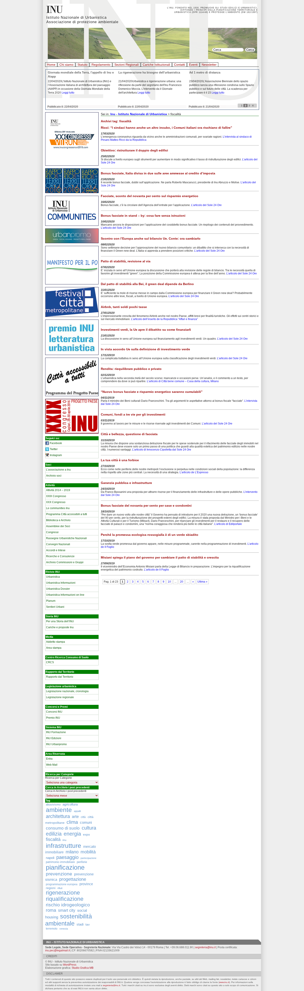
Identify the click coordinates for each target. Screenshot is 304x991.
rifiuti (59, 888)
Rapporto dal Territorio (59, 676)
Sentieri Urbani (55, 606)
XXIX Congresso (56, 496)
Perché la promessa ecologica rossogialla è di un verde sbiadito (149, 534)
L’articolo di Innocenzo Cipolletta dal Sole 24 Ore (161, 449)
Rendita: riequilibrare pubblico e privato (131, 369)
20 (181, 581)
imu (64, 840)
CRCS (50, 662)
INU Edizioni (53, 738)
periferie (82, 862)
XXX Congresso (55, 502)
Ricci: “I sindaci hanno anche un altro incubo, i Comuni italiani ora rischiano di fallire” (166, 127)
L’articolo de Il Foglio (156, 569)
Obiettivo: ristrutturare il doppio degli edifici (134, 150)
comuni (86, 822)
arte (75, 816)
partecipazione (88, 858)
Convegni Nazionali (58, 544)
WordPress (69, 964)
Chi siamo (66, 64)
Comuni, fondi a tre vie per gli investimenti (133, 414)
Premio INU (53, 717)
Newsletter (209, 64)
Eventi (193, 64)
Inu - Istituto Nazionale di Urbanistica (138, 114)
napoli (50, 858)
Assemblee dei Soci (58, 526)
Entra (49, 758)
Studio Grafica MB (82, 967)
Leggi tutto (68, 92)
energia (72, 834)
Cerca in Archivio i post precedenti (65, 791)
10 (169, 581)
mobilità (88, 851)
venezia (63, 928)
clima (72, 822)
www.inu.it (224, 982)
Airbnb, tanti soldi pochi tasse (124, 307)
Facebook (56, 443)
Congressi (52, 532)
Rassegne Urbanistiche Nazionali (66, 538)
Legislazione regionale (60, 697)
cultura (89, 828)
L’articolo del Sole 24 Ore (206, 205)
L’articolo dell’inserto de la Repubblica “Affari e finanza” (164, 319)
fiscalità (53, 839)
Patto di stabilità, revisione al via (125, 261)
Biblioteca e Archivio (58, 520)
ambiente (59, 809)
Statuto (82, 64)
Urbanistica (53, 576)
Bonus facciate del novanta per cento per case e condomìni (146, 505)
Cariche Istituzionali (156, 64)
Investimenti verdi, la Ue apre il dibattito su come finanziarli (146, 329)
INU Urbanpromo (56, 744)
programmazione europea (61, 884)
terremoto (51, 928)
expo (86, 834)
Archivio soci (53, 475)
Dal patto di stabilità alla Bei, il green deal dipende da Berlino (147, 284)
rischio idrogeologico (68, 904)
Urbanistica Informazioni (60, 582)
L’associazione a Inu (58, 469)
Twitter (54, 449)
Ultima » (202, 581)
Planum (50, 600)
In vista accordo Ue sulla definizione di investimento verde (145, 349)
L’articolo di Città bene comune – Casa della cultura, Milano (183, 381)
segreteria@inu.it (205, 947)
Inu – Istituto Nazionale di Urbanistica (75, 942)
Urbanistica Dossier (58, 588)
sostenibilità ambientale (68, 920)
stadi (80, 924)
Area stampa (53, 647)
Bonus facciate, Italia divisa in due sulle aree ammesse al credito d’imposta (158, 173)
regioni (50, 888)
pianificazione (65, 867)
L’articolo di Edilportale (228, 524)
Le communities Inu (58, 508)
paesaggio (67, 857)
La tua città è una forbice (120, 460)
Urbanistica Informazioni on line (65, 594)
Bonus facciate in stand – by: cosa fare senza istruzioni (143, 215)
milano (72, 851)
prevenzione (59, 874)
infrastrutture (63, 845)
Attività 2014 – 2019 (58, 490)
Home (51, 64)
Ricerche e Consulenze (60, 556)
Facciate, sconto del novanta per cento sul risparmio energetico (149, 196)
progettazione (72, 879)
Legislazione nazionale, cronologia (67, 691)
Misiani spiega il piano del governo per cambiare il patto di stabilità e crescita (160, 557)
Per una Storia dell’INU (60, 621)
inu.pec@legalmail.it (57, 950)
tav (87, 924)
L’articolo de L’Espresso (194, 472)
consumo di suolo (63, 828)
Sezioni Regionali (126, 64)
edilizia (54, 834)
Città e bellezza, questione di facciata (129, 434)
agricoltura (70, 804)
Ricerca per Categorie (58, 777)
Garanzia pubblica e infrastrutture (126, 483)
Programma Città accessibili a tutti (66, 514)
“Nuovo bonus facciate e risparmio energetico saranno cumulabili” (152, 392)
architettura (58, 816)
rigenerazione (63, 893)
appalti (77, 811)
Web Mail (51, 764)
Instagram (56, 455)
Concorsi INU (54, 711)
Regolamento (100, 64)
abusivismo (53, 804)
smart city (66, 910)
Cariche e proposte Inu (60, 627)
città (83, 817)
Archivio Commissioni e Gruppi (64, 562)
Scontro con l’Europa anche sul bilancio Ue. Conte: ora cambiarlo (151, 238)
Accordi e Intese (55, 550)
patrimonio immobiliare (60, 862)
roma (51, 910)
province (86, 884)
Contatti (179, 64)
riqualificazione (64, 899)
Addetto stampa (55, 641)
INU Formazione (56, 732)
